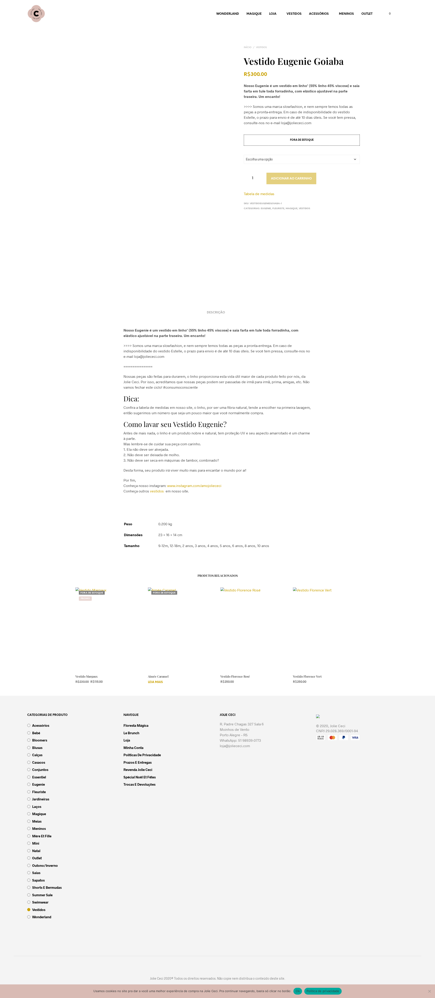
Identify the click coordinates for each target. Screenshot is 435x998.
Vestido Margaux (86, 676)
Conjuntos (40, 770)
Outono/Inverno (45, 865)
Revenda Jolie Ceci (137, 770)
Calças (37, 755)
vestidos (157, 491)
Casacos (38, 762)
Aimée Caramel (158, 676)
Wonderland (227, 13)
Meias (36, 821)
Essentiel (39, 777)
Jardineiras (40, 799)
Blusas (37, 748)
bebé (36, 733)
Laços (36, 806)
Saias (36, 873)
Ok (298, 991)
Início (247, 47)
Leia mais (155, 682)
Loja (272, 13)
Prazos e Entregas (137, 762)
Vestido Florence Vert (307, 676)
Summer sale (42, 895)
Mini (35, 843)
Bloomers (39, 740)
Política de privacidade (323, 991)
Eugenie (266, 208)
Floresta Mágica (135, 725)
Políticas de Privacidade (142, 755)
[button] (387, 13)
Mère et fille (41, 836)
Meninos (346, 13)
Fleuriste (278, 208)
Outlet (366, 13)
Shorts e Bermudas (47, 887)
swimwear (40, 902)
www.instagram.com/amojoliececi (194, 485)
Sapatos (38, 880)
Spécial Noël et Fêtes (139, 777)
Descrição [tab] (216, 312)
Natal (36, 851)
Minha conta (133, 748)
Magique (254, 13)
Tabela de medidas (259, 193)
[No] (429, 991)
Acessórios (319, 13)
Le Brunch (131, 733)
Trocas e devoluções (139, 784)
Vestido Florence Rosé (235, 676)
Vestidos (294, 13)
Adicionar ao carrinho (291, 178)
